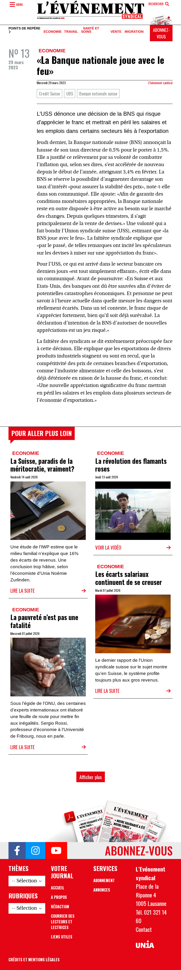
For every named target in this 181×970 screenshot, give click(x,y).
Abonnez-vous (161, 33)
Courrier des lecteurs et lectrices (62, 921)
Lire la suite (22, 590)
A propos (59, 897)
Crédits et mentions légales (34, 959)
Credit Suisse (49, 93)
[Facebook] (17, 850)
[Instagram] (35, 850)
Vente (116, 31)
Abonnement (104, 880)
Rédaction (60, 906)
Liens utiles (61, 937)
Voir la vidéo (108, 547)
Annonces (101, 890)
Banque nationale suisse (98, 93)
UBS (69, 93)
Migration (134, 31)
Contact (144, 929)
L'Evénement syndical (160, 82)
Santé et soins (90, 30)
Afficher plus (90, 777)
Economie (53, 31)
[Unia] (145, 944)
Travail (71, 31)
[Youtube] (56, 850)
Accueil (57, 888)
